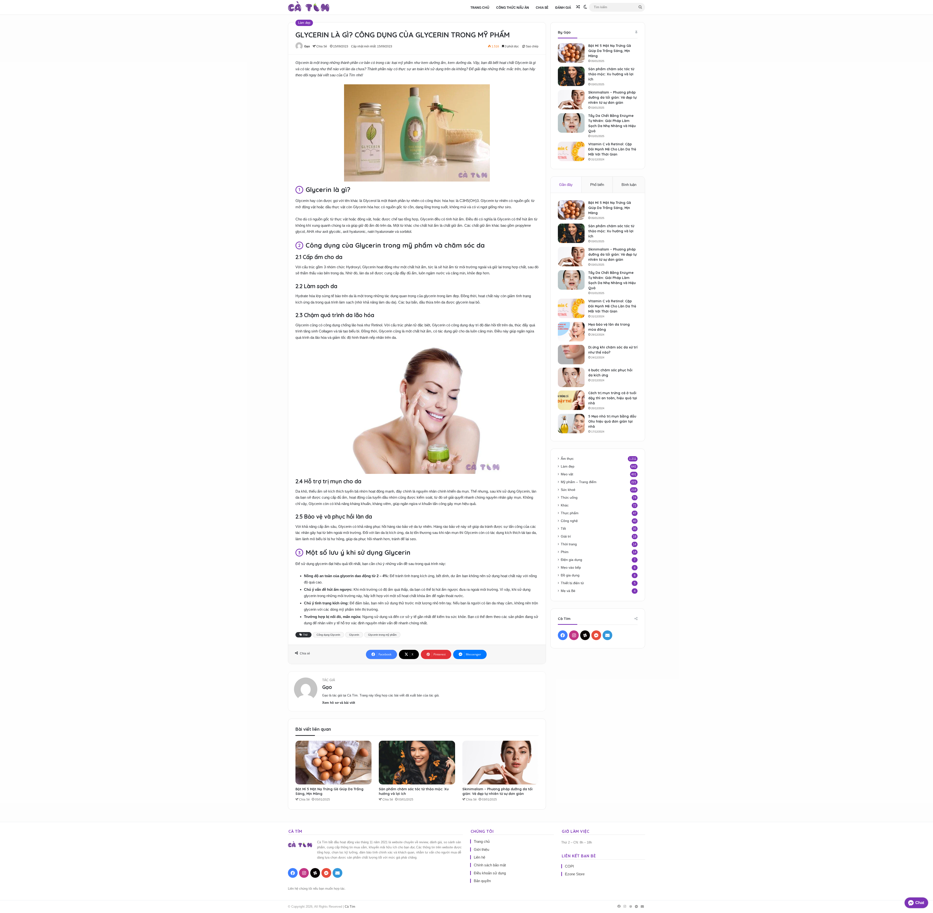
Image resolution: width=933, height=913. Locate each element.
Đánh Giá (563, 7)
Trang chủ (479, 7)
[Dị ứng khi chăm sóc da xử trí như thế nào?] (571, 354)
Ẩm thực (567, 459)
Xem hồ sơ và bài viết (338, 702)
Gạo (307, 46)
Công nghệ (569, 521)
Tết (563, 528)
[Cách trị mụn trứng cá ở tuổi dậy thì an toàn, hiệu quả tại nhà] (571, 400)
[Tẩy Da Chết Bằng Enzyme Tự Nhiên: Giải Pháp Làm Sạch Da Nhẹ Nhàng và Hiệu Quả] (571, 123)
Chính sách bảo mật (490, 865)
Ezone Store (575, 874)
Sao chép (531, 46)
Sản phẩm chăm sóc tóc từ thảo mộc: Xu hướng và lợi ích (611, 74)
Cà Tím (350, 906)
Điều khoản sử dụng (490, 873)
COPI (569, 866)
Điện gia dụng (571, 560)
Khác (565, 505)
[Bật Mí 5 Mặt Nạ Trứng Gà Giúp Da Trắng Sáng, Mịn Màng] (333, 762)
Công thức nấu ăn (512, 7)
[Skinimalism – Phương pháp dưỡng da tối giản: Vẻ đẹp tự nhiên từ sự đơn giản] (500, 762)
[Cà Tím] (308, 7)
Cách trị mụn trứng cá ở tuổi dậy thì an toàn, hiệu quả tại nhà (612, 398)
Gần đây (566, 185)
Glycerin (354, 634)
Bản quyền (482, 881)
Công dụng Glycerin (328, 634)
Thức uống (569, 497)
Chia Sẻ (542, 7)
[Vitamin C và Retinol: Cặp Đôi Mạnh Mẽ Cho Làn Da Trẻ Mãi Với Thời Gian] (571, 151)
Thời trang (569, 544)
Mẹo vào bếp (571, 567)
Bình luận (629, 185)
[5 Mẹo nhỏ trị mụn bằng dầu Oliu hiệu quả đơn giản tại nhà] (571, 423)
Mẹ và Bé (568, 591)
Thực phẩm (570, 513)
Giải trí (566, 536)
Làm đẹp (304, 23)
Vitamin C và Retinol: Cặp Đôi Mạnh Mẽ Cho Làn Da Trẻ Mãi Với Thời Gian (612, 149)
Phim (565, 552)
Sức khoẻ (568, 490)
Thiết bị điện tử (572, 583)
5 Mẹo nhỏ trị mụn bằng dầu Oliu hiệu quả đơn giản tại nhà (612, 421)
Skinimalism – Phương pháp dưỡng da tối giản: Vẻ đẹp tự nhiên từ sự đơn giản (497, 791)
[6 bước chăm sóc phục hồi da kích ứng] (571, 377)
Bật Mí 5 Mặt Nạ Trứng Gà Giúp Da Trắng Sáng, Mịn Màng (609, 50)
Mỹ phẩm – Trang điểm (578, 482)
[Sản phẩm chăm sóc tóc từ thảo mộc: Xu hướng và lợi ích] (417, 762)
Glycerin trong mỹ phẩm (382, 634)
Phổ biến (597, 185)
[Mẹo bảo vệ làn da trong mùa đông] (571, 331)
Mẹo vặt (567, 474)
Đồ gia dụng (570, 575)
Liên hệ (479, 857)
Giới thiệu (481, 849)
